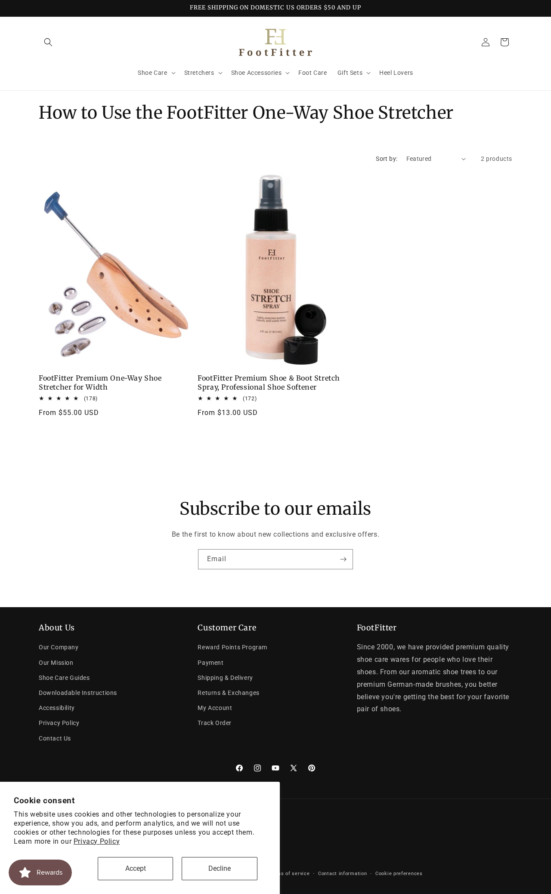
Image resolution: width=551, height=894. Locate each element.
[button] (48, 42)
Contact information (342, 874)
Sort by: (386, 158)
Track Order (215, 723)
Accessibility (57, 708)
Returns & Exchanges (228, 692)
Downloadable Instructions (78, 692)
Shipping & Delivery (225, 677)
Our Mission (56, 662)
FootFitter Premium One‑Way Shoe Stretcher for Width (100, 382)
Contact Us (55, 738)
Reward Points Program (232, 647)
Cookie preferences (399, 874)
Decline (219, 868)
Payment (210, 662)
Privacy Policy (97, 841)
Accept (135, 868)
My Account (215, 708)
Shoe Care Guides (64, 677)
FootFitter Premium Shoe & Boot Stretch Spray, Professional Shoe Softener (269, 382)
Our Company (59, 647)
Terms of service (289, 874)
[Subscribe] (343, 559)
